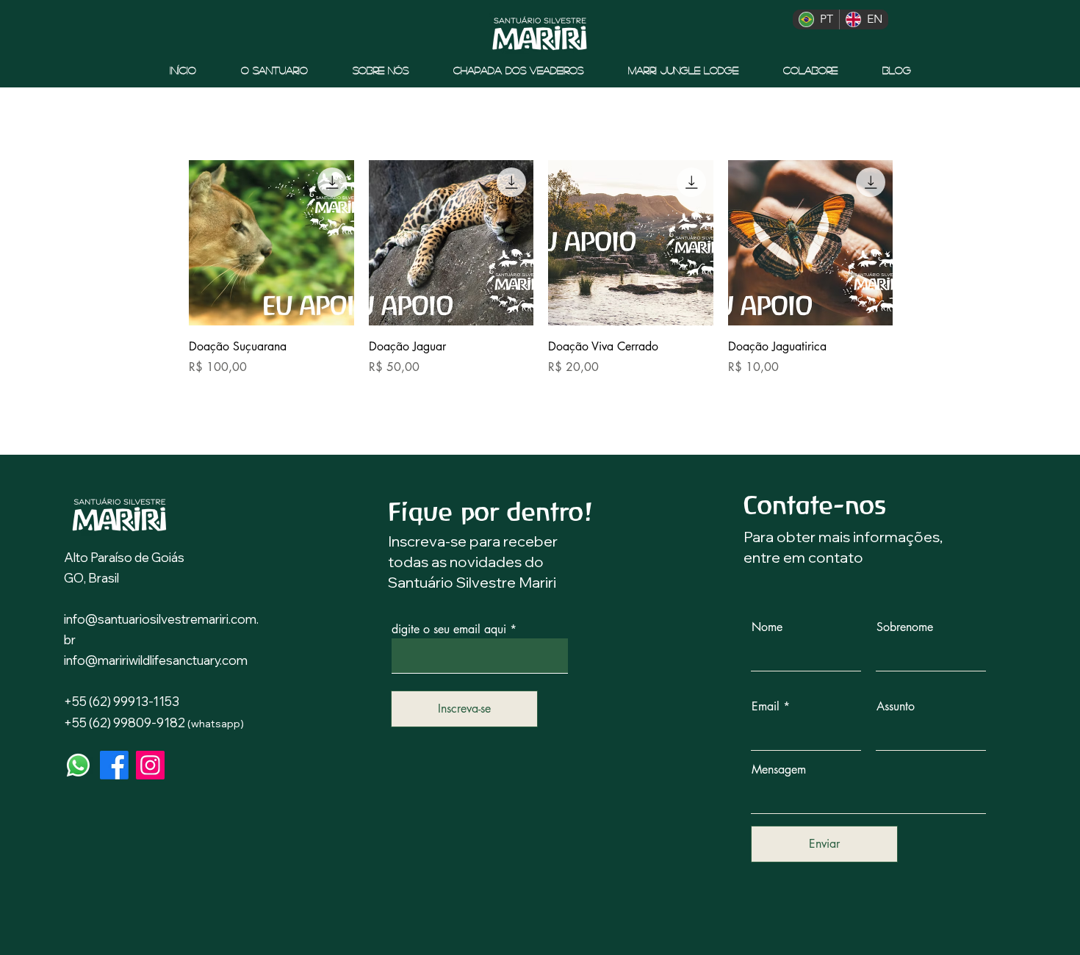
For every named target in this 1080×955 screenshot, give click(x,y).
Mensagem (779, 770)
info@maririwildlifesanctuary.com (156, 660)
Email (766, 707)
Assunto (895, 707)
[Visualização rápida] (271, 242)
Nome (767, 627)
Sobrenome (904, 627)
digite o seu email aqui (449, 629)
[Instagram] (150, 765)
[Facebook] (114, 765)
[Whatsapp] (78, 765)
